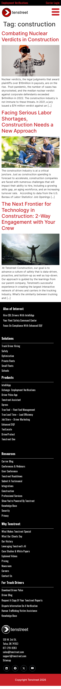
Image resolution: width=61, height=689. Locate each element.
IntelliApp (6, 385)
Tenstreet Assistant (11, 400)
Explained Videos (9, 556)
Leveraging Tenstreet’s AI (14, 546)
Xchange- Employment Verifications (19, 390)
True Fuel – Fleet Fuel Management (18, 410)
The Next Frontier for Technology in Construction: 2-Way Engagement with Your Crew (28, 216)
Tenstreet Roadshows (12, 476)
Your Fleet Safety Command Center (20, 320)
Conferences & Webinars (13, 466)
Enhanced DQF (8, 424)
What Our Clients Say (12, 536)
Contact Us (7, 576)
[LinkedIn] (6, 668)
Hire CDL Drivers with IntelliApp (18, 315)
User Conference (10, 471)
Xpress (5, 405)
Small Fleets (7, 366)
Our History (7, 541)
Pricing (5, 561)
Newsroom (7, 566)
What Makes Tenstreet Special (16, 531)
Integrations (7, 486)
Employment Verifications (15, 3)
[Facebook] (15, 668)
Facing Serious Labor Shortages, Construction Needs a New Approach (27, 122)
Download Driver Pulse (12, 590)
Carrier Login (52, 3)
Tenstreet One (8, 439)
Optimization (8, 356)
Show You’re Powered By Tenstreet (18, 501)
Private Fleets (8, 361)
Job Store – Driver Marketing (16, 419)
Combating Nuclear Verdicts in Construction (30, 36)
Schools (5, 371)
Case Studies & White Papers (16, 551)
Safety (5, 351)
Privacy (5, 515)
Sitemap (7, 660)
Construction (8, 491)
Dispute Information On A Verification (20, 606)
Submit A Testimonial (12, 481)
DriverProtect (8, 434)
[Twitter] (24, 668)
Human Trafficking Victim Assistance (19, 611)
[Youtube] (32, 668)
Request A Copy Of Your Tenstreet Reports (22, 600)
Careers (5, 571)
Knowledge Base (9, 506)
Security (6, 510)
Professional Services (12, 496)
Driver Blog (7, 595)
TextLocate (7, 429)
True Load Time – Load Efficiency (17, 414)
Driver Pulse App (9, 395)
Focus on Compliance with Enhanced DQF (22, 325)
